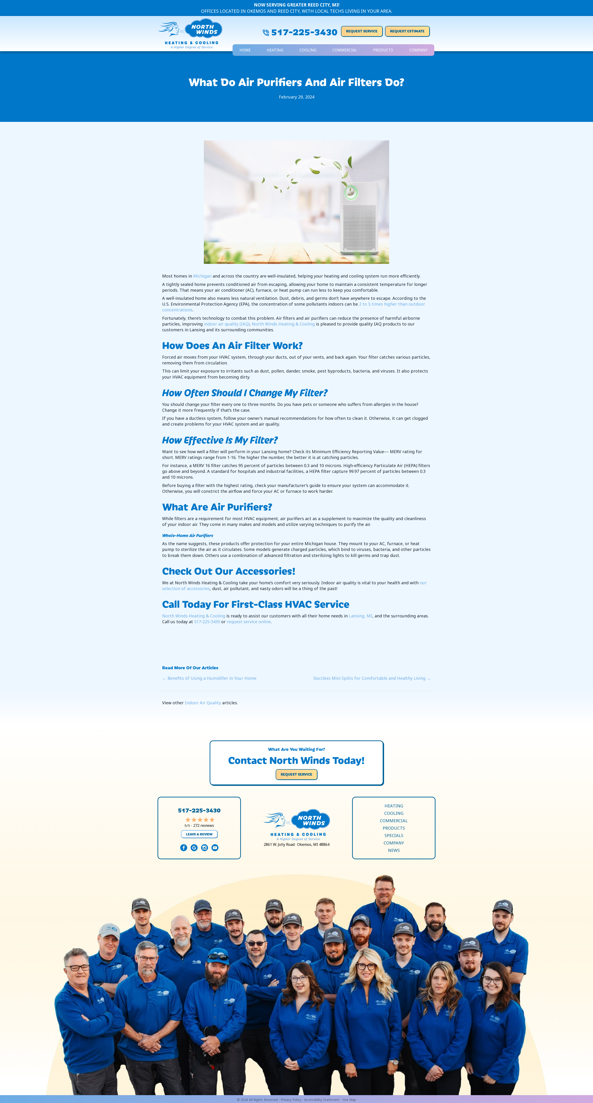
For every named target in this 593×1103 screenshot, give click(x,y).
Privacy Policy (291, 1099)
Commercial (344, 50)
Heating (275, 50)
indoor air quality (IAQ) (227, 324)
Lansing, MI (360, 616)
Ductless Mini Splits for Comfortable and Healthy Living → (372, 678)
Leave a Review (199, 834)
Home (245, 50)
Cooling (308, 50)
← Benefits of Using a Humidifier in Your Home (209, 678)
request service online (249, 621)
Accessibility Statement (322, 1099)
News (394, 850)
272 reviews (203, 825)
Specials (394, 835)
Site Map (349, 1099)
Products (383, 50)
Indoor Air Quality (203, 702)
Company (418, 50)
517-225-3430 (304, 31)
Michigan (202, 276)
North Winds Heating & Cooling (283, 324)
